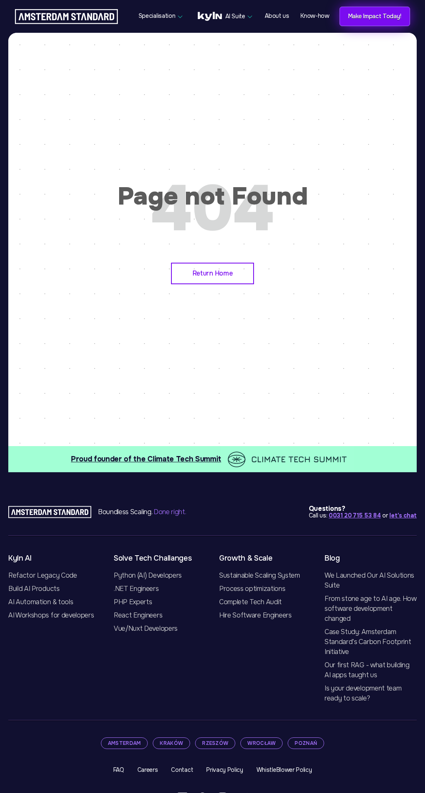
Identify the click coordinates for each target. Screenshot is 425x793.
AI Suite (235, 16)
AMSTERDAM (124, 743)
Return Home (212, 273)
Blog (332, 558)
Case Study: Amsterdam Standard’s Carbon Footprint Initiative (368, 641)
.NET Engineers (136, 588)
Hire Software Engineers (255, 615)
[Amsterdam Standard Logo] (66, 16)
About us (277, 16)
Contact (182, 769)
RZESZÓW (215, 743)
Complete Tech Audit (250, 602)
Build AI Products (34, 588)
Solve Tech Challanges (152, 558)
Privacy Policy (224, 769)
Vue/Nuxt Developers (146, 628)
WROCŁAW (261, 743)
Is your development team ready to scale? (363, 693)
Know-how (314, 16)
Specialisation (158, 16)
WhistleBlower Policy (284, 769)
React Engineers (138, 615)
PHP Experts (133, 602)
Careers (147, 769)
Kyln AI (20, 558)
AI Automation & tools (40, 602)
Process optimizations (252, 588)
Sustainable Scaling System (259, 575)
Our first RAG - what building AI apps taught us (367, 670)
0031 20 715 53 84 (355, 515)
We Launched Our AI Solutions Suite (369, 580)
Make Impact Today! (374, 16)
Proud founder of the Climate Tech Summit (146, 459)
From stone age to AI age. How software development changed (371, 608)
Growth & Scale (246, 558)
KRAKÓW (171, 743)
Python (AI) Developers (148, 575)
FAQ (118, 769)
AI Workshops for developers (51, 615)
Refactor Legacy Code (42, 575)
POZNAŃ (306, 743)
